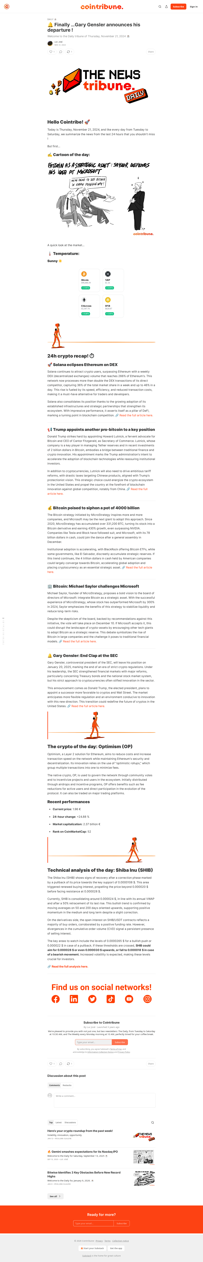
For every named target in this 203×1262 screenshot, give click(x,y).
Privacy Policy (124, 1052)
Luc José (59, 42)
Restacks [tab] (67, 1085)
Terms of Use (116, 1049)
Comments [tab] (54, 1085)
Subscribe (178, 6)
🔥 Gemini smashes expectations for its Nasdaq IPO (82, 1151)
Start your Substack (94, 1248)
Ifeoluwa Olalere (63, 1139)
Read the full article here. (136, 415)
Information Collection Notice (101, 1052)
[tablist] (60, 1085)
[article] (101, 1137)
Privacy (99, 1240)
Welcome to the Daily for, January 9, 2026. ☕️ (70, 1180)
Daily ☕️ (52, 19)
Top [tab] (51, 1122)
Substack (86, 1255)
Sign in (194, 6)
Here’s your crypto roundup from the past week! (80, 1131)
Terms (107, 1240)
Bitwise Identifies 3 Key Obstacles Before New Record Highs (84, 1174)
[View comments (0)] (61, 52)
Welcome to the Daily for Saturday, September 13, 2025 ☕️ (77, 1155)
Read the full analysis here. (70, 966)
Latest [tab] (59, 1122)
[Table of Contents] (3, 631)
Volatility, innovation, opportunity (64, 1134)
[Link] (43, 121)
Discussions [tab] (70, 1122)
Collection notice (120, 1240)
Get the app (116, 1248)
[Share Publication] (166, 7)
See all (53, 1196)
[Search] (160, 7)
